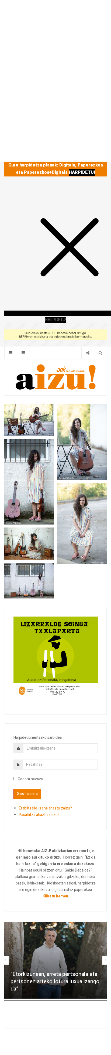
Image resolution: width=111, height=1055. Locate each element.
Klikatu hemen (55, 896)
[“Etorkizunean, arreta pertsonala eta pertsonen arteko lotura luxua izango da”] (55, 960)
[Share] (87, 352)
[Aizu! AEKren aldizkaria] (55, 377)
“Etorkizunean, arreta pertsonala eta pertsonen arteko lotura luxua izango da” (55, 981)
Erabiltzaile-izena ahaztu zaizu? (45, 808)
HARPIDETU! (82, 172)
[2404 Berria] (55, 334)
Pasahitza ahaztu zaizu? (39, 815)
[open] (10, 352)
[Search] (100, 352)
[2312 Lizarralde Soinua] (55, 656)
